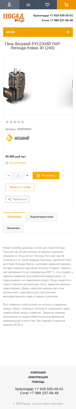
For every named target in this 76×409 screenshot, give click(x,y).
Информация (38, 377)
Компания (38, 372)
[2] (11, 122)
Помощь (38, 381)
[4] (19, 122)
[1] (7, 122)
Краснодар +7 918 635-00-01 (53, 15)
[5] (23, 122)
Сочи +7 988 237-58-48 (57, 20)
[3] (15, 122)
